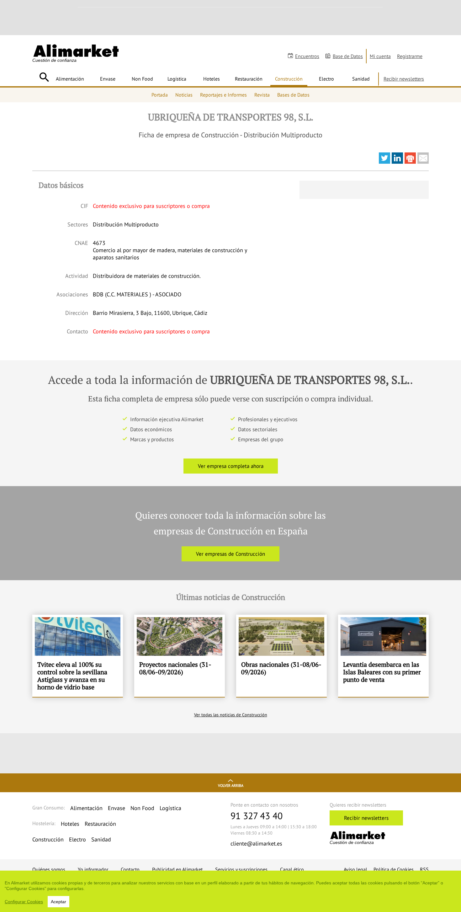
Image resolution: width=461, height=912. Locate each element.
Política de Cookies (394, 869)
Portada (159, 95)
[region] (230, 891)
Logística (176, 79)
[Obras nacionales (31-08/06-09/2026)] (281, 656)
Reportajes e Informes (223, 95)
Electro (326, 79)
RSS (424, 869)
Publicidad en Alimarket (177, 869)
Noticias (184, 95)
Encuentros (307, 56)
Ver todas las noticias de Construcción (230, 715)
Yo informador (93, 869)
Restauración (248, 79)
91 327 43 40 (256, 815)
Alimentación (70, 79)
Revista (262, 95)
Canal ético (292, 869)
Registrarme (409, 56)
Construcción (289, 79)
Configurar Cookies (24, 901)
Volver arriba (230, 785)
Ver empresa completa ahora (230, 466)
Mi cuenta (380, 56)
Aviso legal (355, 869)
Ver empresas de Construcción (230, 553)
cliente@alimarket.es (256, 843)
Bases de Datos (293, 95)
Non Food (142, 79)
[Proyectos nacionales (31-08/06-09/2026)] (179, 656)
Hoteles (211, 79)
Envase (107, 79)
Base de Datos (348, 56)
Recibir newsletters (404, 79)
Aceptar (58, 901)
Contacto (130, 869)
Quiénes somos (48, 869)
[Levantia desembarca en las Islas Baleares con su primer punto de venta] (383, 656)
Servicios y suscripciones (241, 869)
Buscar (44, 77)
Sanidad (361, 79)
